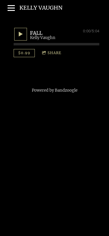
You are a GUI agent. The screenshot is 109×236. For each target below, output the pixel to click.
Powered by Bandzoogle (55, 90)
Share (54, 53)
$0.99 (24, 53)
